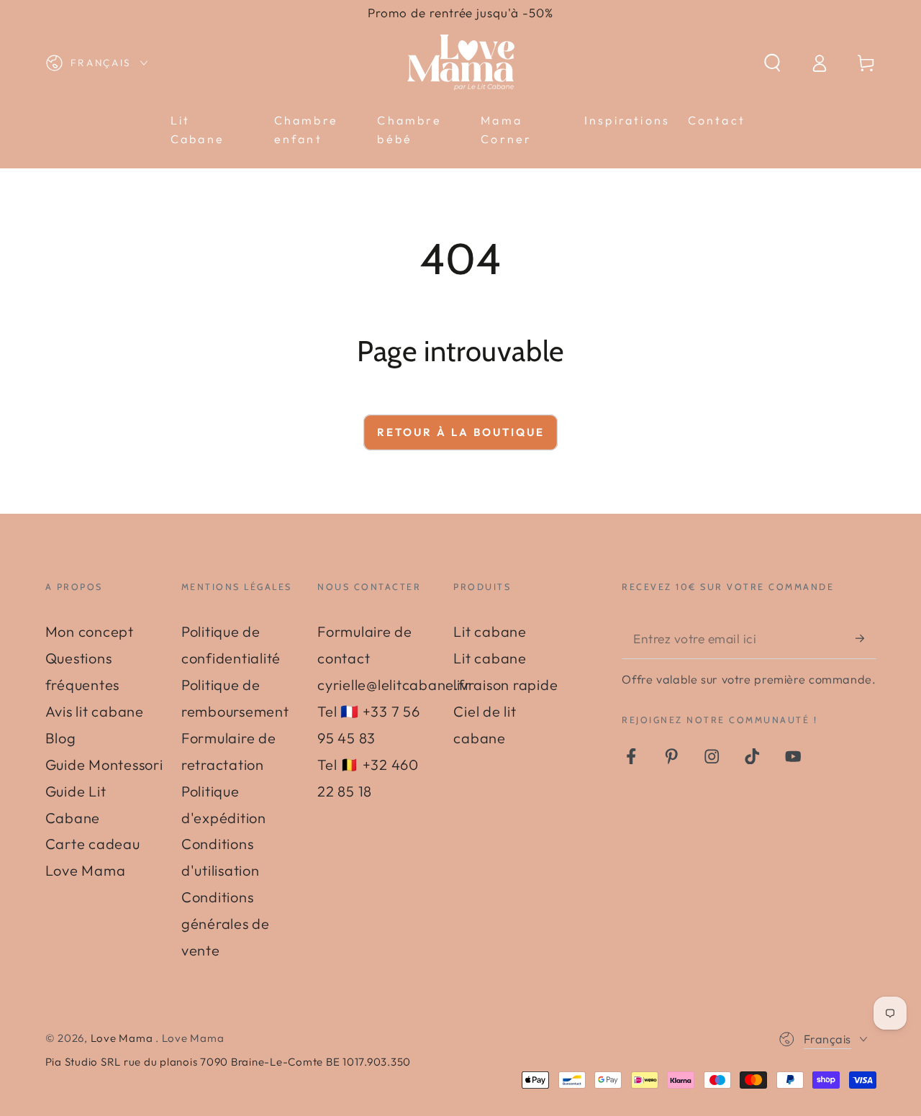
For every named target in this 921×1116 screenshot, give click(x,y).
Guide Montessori (104, 765)
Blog (60, 738)
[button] (772, 63)
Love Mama (123, 1038)
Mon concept (89, 631)
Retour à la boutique (461, 432)
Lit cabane (490, 631)
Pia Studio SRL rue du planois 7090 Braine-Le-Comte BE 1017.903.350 (228, 1062)
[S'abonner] (866, 638)
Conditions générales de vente (225, 923)
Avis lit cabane (94, 711)
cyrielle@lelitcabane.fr (394, 685)
